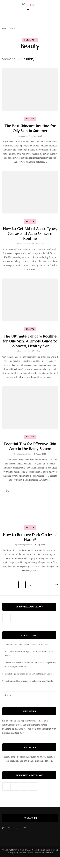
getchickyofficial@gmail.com (14, 827)
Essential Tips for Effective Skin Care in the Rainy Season (28, 673)
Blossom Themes (26, 852)
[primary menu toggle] (29, 10)
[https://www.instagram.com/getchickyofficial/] (15, 618)
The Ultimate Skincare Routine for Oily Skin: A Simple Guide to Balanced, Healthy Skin (30, 341)
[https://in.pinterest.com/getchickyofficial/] (33, 786)
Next (54, 584)
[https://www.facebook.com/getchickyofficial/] (6, 618)
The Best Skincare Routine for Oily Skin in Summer (30, 128)
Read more (19, 732)
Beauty (30, 118)
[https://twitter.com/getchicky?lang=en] (24, 618)
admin (22, 135)
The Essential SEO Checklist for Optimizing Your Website (29, 680)
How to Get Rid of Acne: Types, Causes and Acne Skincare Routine (30, 233)
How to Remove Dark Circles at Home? (30, 537)
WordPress (48, 852)
